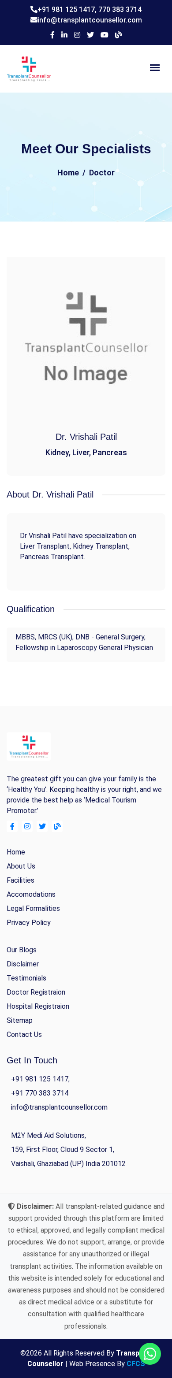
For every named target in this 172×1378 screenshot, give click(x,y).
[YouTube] (104, 35)
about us (21, 866)
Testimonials (26, 978)
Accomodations (31, 894)
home (16, 852)
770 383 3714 (120, 9)
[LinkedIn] (64, 35)
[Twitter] (90, 35)
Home (68, 172)
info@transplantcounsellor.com (89, 20)
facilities (20, 880)
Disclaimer (23, 964)
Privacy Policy (29, 922)
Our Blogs (22, 950)
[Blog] (118, 35)
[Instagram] (77, 35)
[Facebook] (52, 35)
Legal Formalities (33, 908)
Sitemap (20, 1020)
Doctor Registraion (36, 992)
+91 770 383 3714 (39, 1093)
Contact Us (24, 1034)
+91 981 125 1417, (67, 9)
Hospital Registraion (38, 1006)
